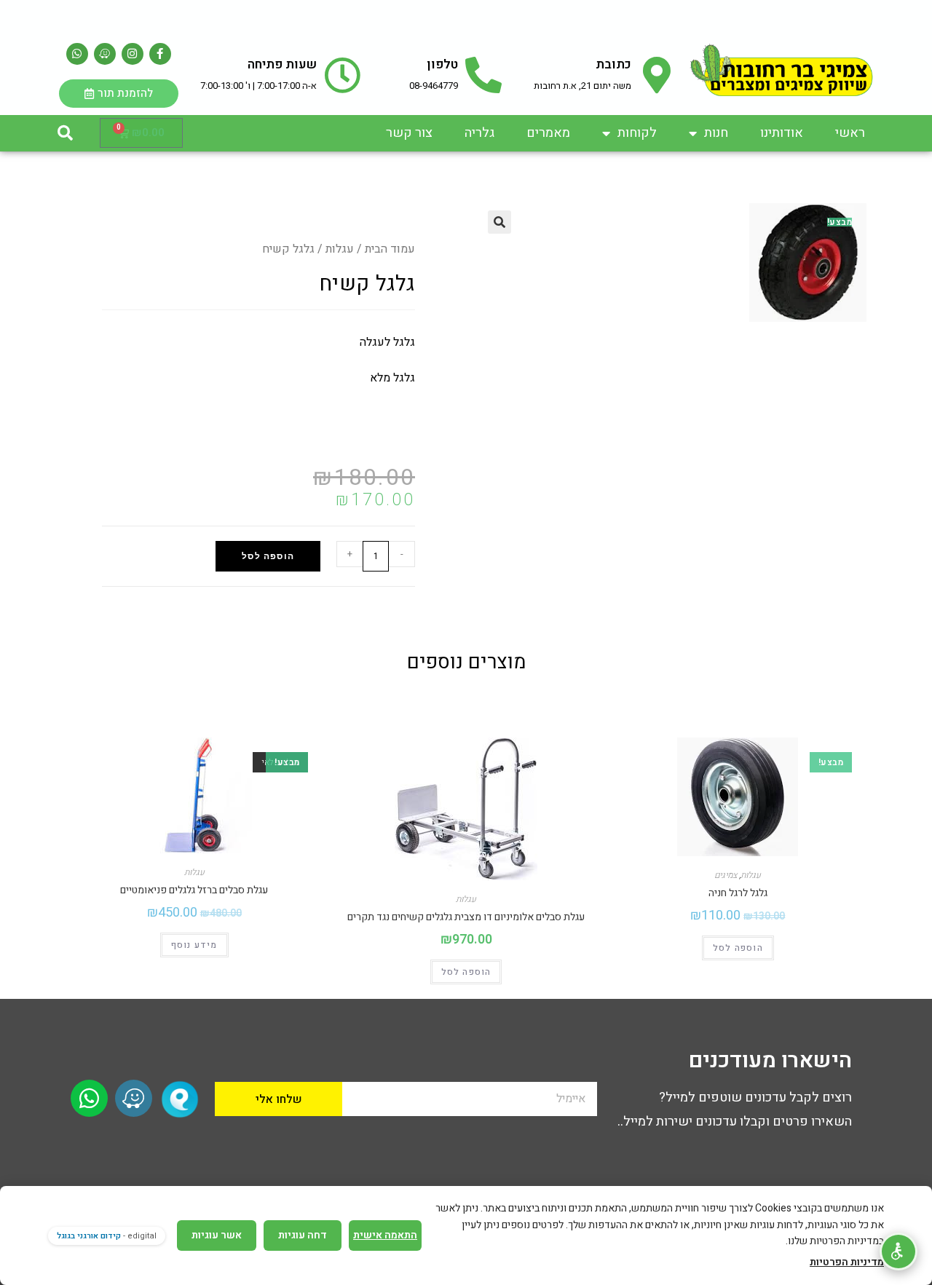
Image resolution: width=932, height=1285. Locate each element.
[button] (65, 133)
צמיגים (725, 875)
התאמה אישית (385, 1235)
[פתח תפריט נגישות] (898, 1251)
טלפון (442, 64)
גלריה (479, 133)
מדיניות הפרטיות (847, 1262)
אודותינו (781, 133)
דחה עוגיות (302, 1235)
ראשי (850, 133)
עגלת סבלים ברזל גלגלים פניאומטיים (194, 890)
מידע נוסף (194, 945)
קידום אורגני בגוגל (89, 1236)
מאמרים (548, 133)
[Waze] (105, 54)
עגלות (339, 249)
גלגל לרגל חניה (737, 893)
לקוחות (637, 133)
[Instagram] (132, 54)
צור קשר (409, 133)
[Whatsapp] (77, 54)
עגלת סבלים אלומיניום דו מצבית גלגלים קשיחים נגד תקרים (466, 917)
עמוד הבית (390, 249)
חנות (716, 133)
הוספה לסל (268, 556)
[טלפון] (483, 75)
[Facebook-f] (160, 54)
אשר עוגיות (216, 1235)
